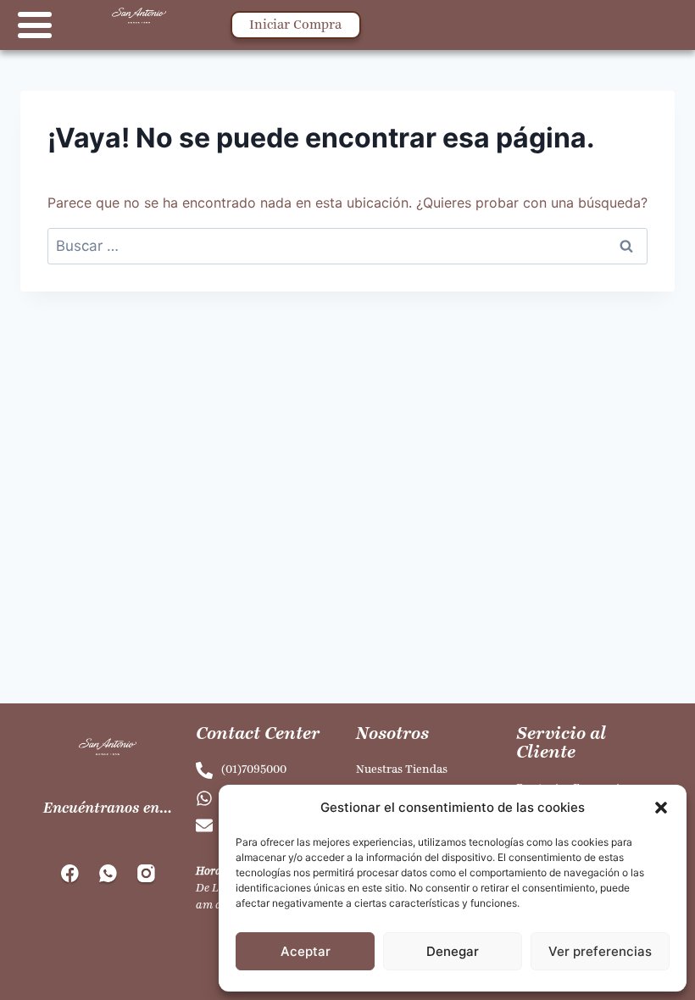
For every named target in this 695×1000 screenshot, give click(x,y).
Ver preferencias (600, 951)
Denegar (452, 951)
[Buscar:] (347, 245)
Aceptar (306, 951)
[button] (661, 807)
